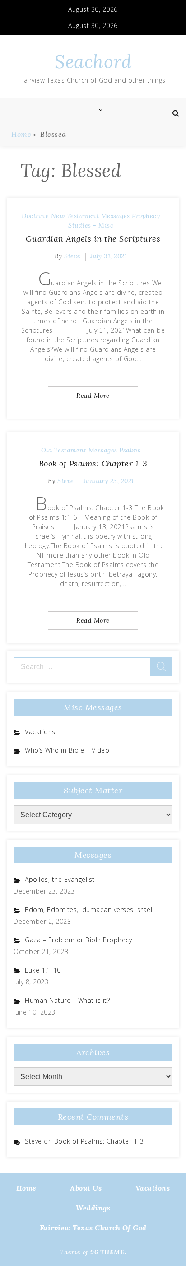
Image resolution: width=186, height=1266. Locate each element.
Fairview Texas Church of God (93, 1227)
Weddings (93, 1207)
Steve (72, 256)
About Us (86, 1187)
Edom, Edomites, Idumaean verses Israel (88, 909)
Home (26, 1187)
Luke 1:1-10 (43, 970)
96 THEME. (108, 1252)
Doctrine (35, 216)
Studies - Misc (90, 225)
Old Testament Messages (79, 450)
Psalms (129, 450)
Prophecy (146, 216)
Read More (93, 395)
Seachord (93, 61)
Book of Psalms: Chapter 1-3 (93, 463)
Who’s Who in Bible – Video (67, 750)
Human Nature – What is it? (67, 1000)
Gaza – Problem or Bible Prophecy (78, 940)
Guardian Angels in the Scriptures (93, 238)
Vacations (40, 731)
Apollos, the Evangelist (60, 879)
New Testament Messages (90, 216)
